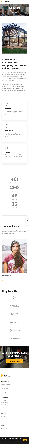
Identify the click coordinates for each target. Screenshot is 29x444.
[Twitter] (3, 392)
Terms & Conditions (5, 430)
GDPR (2, 432)
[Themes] (27, 220)
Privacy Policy (4, 428)
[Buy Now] (27, 223)
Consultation (4, 400)
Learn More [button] (6, 441)
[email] (2, 238)
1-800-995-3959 (4, 388)
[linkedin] (4, 238)
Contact (2, 418)
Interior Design (4, 408)
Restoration (3, 404)
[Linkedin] (5, 392)
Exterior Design (4, 406)
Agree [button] (25, 440)
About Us (3, 416)
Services (2, 420)
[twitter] (6, 238)
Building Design (4, 402)
